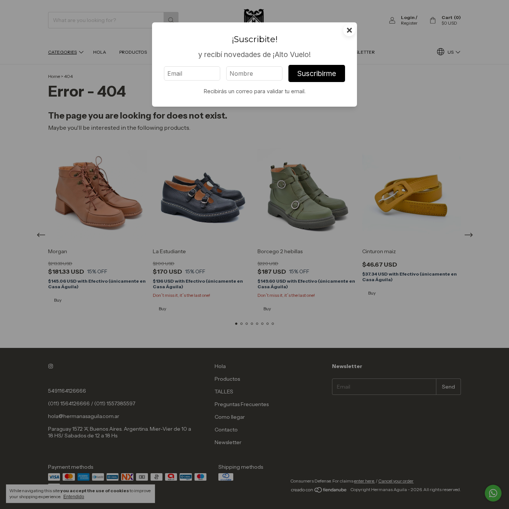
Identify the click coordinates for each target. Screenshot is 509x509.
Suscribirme (316, 73)
